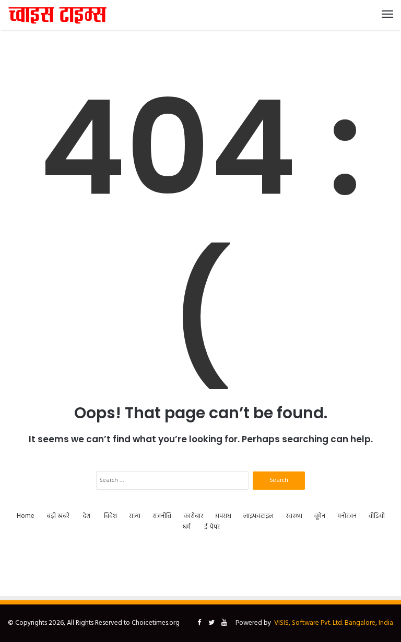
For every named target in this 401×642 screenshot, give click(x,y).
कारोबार (193, 516)
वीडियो (377, 516)
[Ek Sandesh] (57, 15)
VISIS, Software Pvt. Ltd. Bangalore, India (333, 622)
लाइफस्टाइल (258, 516)
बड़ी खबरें (57, 516)
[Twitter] (211, 623)
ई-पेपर (212, 527)
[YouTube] (224, 623)
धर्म (187, 527)
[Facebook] (199, 623)
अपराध (223, 516)
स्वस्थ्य (294, 516)
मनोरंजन (347, 516)
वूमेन (319, 516)
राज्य (134, 516)
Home (25, 516)
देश (86, 516)
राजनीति (161, 516)
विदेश (110, 516)
